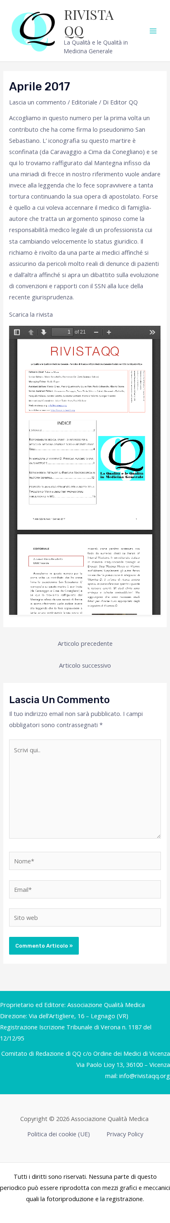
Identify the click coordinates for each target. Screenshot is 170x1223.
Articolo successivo (85, 665)
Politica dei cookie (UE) (58, 1134)
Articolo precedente (85, 643)
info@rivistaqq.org (144, 1075)
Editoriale (84, 102)
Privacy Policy (124, 1134)
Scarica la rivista (31, 314)
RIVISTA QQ (88, 22)
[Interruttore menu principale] (153, 31)
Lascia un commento (37, 102)
